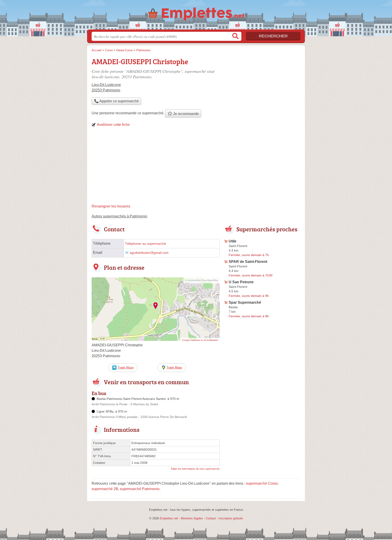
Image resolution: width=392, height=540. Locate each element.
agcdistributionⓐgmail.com (149, 252)
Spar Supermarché (245, 302)
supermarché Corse (262, 483)
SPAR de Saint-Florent (248, 262)
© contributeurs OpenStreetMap (201, 280)
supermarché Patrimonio (139, 489)
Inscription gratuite (231, 518)
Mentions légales (192, 518)
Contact (211, 518)
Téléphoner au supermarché (145, 243)
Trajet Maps (174, 367)
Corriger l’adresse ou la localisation (200, 340)
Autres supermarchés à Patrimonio (119, 216)
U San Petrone (241, 282)
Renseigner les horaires (111, 206)
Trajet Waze (126, 367)
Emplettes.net (169, 518)
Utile (232, 241)
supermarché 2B (105, 489)
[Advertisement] (196, 167)
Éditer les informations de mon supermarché (195, 468)
